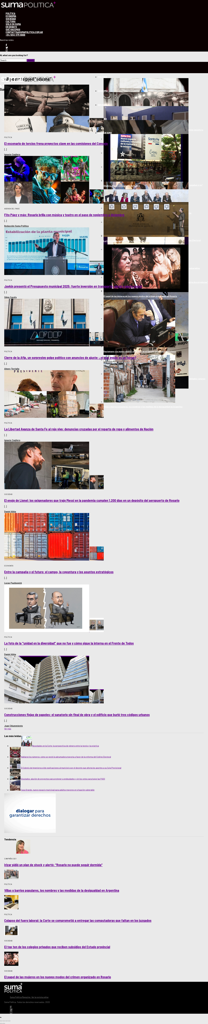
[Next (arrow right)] (4, 1023)
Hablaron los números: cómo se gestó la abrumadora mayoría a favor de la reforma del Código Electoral (66, 756)
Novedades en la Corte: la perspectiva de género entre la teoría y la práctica (65, 745)
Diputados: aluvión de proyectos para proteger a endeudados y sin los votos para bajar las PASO (63, 778)
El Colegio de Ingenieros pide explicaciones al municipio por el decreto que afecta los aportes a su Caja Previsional (71, 767)
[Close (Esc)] (1, 1020)
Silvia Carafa (10, 297)
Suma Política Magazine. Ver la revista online (29, 997)
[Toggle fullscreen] (6, 1020)
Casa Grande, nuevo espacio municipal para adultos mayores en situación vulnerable (58, 789)
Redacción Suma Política (16, 226)
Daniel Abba (10, 511)
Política (102, 76)
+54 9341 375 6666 (15, 34)
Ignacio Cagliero (12, 154)
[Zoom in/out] (9, 1020)
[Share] (4, 1020)
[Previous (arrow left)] (1, 1023)
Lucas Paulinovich (13, 583)
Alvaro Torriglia (11, 368)
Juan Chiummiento (13, 725)
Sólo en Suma (105, 132)
